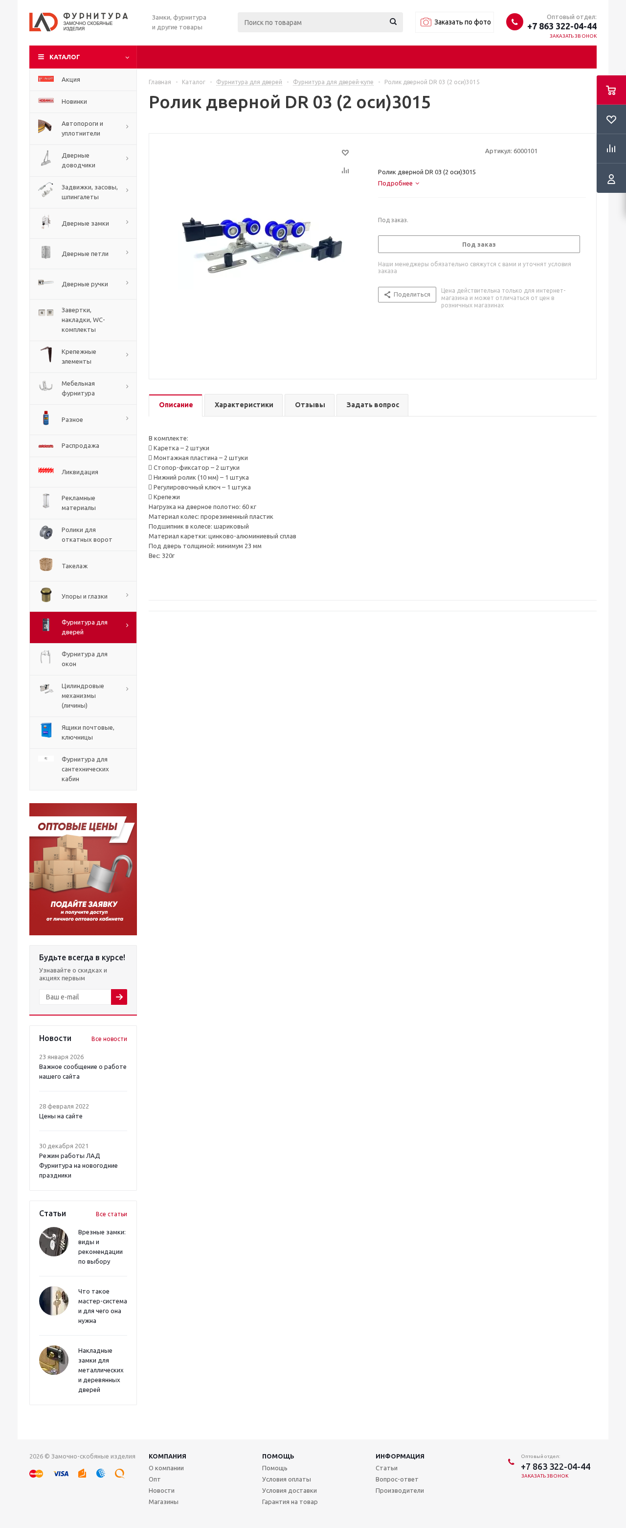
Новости (162, 1490)
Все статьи (111, 1214)
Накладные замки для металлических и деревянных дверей (101, 1370)
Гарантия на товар (290, 1501)
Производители (400, 1490)
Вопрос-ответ (397, 1479)
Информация (400, 1456)
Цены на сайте (61, 1115)
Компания (167, 1456)
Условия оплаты (286, 1479)
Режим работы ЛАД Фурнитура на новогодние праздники (78, 1165)
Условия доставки (289, 1490)
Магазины (164, 1501)
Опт (155, 1479)
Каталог (64, 56)
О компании (166, 1467)
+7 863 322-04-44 (562, 26)
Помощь (278, 1456)
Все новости (109, 1039)
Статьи (387, 1467)
